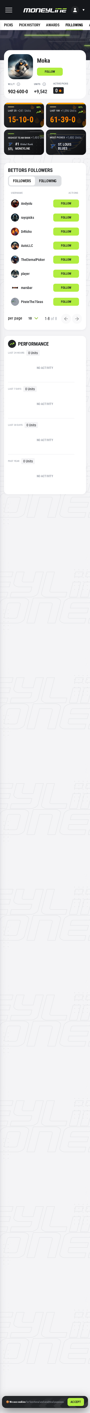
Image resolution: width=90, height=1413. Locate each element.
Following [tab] (48, 181)
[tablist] (34, 180)
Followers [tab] (22, 181)
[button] (9, 10)
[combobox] (33, 318)
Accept (75, 1402)
